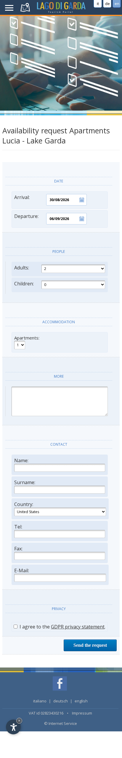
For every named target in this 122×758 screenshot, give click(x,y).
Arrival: (22, 197)
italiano (39, 701)
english (81, 701)
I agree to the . (61, 626)
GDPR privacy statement (78, 626)
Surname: (24, 482)
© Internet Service (60, 723)
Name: (21, 460)
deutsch (60, 701)
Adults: (21, 267)
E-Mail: (21, 570)
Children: (24, 283)
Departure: (26, 216)
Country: (23, 504)
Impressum (82, 713)
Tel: (18, 526)
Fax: (18, 548)
